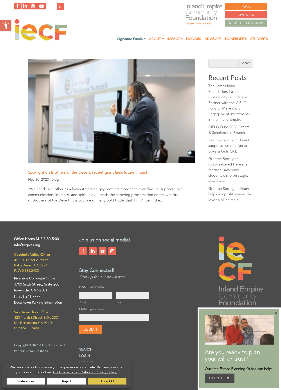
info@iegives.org (27, 245)
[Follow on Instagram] (112, 251)
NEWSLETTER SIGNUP (246, 23)
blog (55, 179)
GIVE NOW (246, 15)
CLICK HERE (219, 378)
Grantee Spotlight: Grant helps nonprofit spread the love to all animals (230, 194)
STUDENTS (259, 39)
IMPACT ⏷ (175, 39)
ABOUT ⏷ (156, 39)
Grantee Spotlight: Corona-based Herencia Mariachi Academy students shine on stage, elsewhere (228, 169)
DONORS (193, 39)
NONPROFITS (236, 39)
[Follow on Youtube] (102, 251)
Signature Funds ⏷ (131, 39)
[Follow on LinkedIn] (93, 251)
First (82, 302)
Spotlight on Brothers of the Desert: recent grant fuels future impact (87, 172)
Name (91, 287)
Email (91, 309)
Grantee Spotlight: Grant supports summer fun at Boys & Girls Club (228, 146)
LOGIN (246, 7)
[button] (5, 25)
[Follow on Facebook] (83, 251)
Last (119, 302)
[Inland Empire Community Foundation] (40, 39)
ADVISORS (213, 39)
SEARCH (86, 349)
